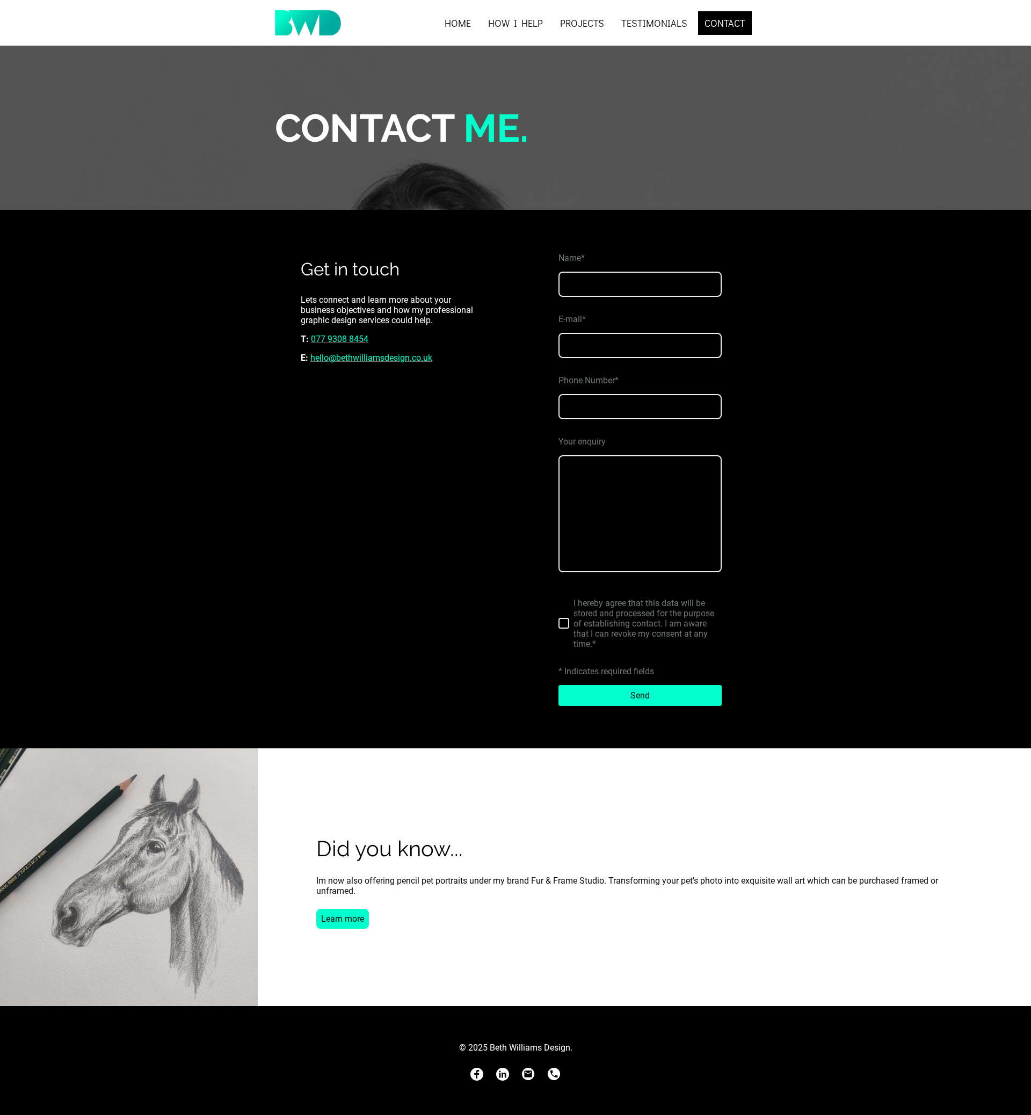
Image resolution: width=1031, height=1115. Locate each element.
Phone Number (588, 380)
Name (571, 258)
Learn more (342, 919)
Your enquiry (582, 441)
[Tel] (554, 1074)
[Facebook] (476, 1074)
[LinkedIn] (502, 1074)
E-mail (572, 319)
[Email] (528, 1074)
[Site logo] (308, 23)
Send (640, 695)
